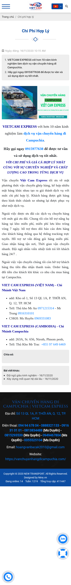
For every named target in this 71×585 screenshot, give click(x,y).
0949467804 (52, 435)
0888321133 (50, 425)
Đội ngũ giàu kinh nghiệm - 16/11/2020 (30, 375)
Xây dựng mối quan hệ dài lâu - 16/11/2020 (32, 378)
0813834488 (33, 430)
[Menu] (6, 6)
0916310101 (26, 313)
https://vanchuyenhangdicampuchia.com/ (35, 459)
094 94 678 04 (28, 425)
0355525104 (33, 440)
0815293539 (14, 435)
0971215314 (46, 308)
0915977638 (34, 149)
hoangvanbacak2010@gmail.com (40, 447)
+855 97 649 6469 (53, 344)
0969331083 (42, 318)
